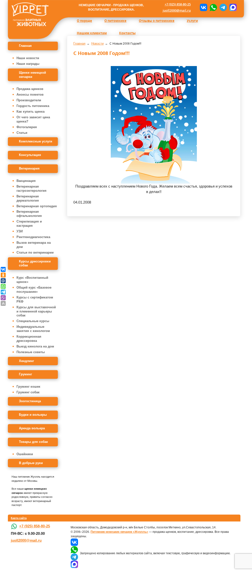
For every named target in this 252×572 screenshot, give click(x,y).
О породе (84, 20)
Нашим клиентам (92, 33)
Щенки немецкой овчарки (32, 75)
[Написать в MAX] (233, 7)
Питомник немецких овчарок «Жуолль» (119, 532)
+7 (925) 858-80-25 (178, 4)
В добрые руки (31, 463)
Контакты (127, 33)
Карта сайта (19, 518)
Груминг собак (28, 392)
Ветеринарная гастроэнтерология (31, 188)
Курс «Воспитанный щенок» (32, 280)
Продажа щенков (29, 89)
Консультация (30, 155)
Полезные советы (30, 352)
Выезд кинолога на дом (35, 346)
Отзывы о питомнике (156, 20)
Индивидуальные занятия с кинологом (33, 329)
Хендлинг (26, 361)
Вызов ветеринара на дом (33, 245)
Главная (25, 46)
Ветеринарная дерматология (27, 198)
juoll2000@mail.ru (177, 10)
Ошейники (24, 454)
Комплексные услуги (35, 141)
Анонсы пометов (30, 94)
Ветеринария (29, 168)
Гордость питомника (32, 106)
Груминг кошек (28, 386)
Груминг (25, 374)
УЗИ (19, 231)
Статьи (21, 133)
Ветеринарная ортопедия (36, 206)
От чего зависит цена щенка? (33, 119)
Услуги (192, 20)
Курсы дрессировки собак (35, 263)
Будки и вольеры (33, 414)
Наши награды (27, 64)
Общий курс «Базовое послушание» (33, 290)
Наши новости (27, 58)
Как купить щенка (30, 111)
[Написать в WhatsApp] (213, 7)
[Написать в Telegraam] (223, 7)
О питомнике (115, 20)
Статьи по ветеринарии (35, 252)
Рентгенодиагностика (33, 237)
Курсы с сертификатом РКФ (34, 299)
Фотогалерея (26, 127)
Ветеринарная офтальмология (29, 214)
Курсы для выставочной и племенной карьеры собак (36, 311)
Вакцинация (26, 181)
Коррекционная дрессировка (28, 339)
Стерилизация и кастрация (29, 223)
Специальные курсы (32, 321)
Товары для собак (33, 442)
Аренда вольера (32, 428)
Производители (28, 100)
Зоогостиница (30, 401)
